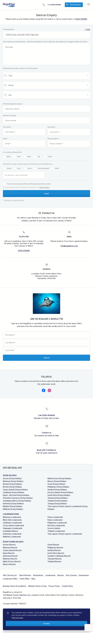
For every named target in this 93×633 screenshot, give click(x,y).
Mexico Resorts (9, 564)
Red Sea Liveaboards (56, 525)
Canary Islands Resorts (12, 550)
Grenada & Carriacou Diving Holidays (18, 498)
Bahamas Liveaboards (12, 517)
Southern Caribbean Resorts (59, 556)
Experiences (84, 575)
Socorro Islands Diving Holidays (60, 492)
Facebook (44, 390)
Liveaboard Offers (10, 579)
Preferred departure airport (12, 104)
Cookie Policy (67, 586)
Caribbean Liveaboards (12, 523)
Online (9, 168)
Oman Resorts (53, 545)
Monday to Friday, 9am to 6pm (46, 416)
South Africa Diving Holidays (58, 495)
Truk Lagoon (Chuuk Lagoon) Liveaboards (64, 534)
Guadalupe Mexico (10, 531)
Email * (5, 139)
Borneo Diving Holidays (12, 487)
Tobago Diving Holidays (57, 503)
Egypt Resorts (9, 553)
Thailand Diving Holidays (57, 501)
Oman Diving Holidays (56, 484)
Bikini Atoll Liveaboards (12, 520)
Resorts (60, 575)
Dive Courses (71, 575)
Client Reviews (25, 575)
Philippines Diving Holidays (58, 487)
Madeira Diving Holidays (12, 506)
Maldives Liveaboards (12, 537)
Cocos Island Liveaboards (13, 525)
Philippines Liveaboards (57, 523)
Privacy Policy (54, 586)
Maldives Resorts (10, 559)
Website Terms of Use (37, 586)
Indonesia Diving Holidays (13, 503)
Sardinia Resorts (54, 550)
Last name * (51, 127)
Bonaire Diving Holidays (12, 484)
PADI (18, 156)
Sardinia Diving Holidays (57, 489)
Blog (33, 579)
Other (50, 156)
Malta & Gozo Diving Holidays (59, 478)
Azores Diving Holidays (12, 478)
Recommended (43, 168)
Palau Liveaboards (54, 520)
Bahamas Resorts (10, 547)
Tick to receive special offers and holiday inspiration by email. (29, 184)
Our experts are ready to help (46, 434)
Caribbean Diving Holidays (13, 492)
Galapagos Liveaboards (12, 528)
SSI (39, 156)
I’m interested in (46, 29)
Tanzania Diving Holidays (57, 498)
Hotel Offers (25, 579)
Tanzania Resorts (54, 559)
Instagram (49, 390)
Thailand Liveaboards (56, 531)
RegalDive (9, 5)
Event (30, 168)
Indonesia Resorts (10, 556)
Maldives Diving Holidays (13, 509)
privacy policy (44, 187)
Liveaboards (50, 575)
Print (18, 168)
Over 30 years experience (46, 451)
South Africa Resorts (55, 553)
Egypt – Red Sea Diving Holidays (16, 495)
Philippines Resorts (55, 547)
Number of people (9, 115)
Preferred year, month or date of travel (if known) (20, 68)
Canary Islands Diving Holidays (15, 489)
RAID (29, 156)
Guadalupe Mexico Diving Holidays (17, 501)
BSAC (9, 156)
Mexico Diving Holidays (56, 481)
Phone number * (53, 139)
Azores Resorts (9, 545)
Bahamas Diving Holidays (13, 481)
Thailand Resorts (54, 561)
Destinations (38, 575)
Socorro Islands (53, 528)
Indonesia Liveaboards (12, 534)
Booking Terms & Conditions (14, 586)
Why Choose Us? (10, 575)
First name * (7, 127)
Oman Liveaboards (55, 517)
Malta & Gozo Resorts (12, 561)
